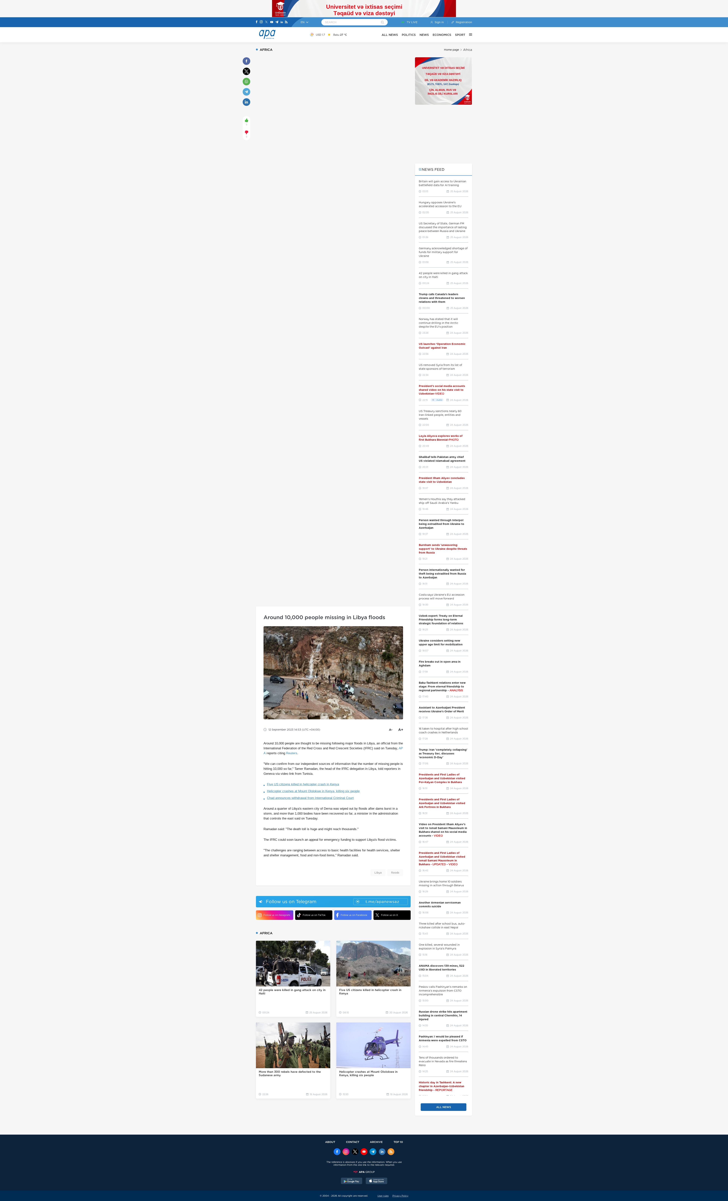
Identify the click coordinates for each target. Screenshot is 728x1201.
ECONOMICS (442, 35)
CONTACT (352, 1142)
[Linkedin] (282, 22)
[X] (266, 22)
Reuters (291, 753)
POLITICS (409, 35)
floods (395, 872)
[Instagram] (261, 22)
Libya (378, 872)
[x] (355, 1152)
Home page (451, 49)
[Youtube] (271, 22)
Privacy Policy (400, 1195)
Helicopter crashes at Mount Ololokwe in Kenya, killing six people (313, 791)
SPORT (460, 35)
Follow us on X (389, 915)
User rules (383, 1195)
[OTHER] (468, 34)
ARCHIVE (376, 1142)
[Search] (382, 22)
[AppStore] (376, 1181)
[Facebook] (256, 22)
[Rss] (286, 22)
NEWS (424, 35)
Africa (467, 50)
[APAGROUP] (364, 1172)
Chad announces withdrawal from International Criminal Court (310, 798)
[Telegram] (276, 22)
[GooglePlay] (351, 1181)
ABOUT (330, 1142)
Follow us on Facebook (354, 915)
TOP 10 (398, 1142)
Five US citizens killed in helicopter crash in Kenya (303, 784)
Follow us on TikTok (314, 915)
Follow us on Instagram (277, 915)
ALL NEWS (390, 35)
